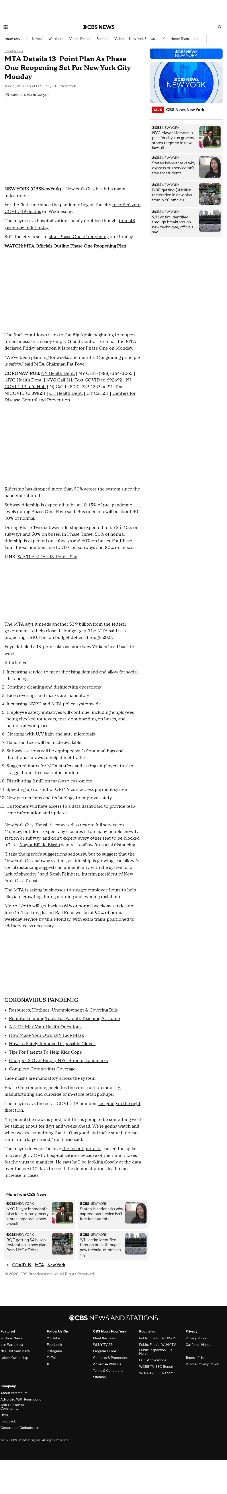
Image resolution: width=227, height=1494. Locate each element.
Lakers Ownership (14, 1358)
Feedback (8, 1421)
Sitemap (99, 1377)
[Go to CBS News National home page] (99, 27)
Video (119, 39)
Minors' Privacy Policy (202, 1364)
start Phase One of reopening (79, 237)
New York (13, 39)
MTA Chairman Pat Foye (59, 364)
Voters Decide (80, 39)
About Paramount (13, 1393)
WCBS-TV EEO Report (156, 1366)
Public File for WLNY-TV (157, 1344)
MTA (39, 1265)
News (36, 39)
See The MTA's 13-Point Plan (47, 557)
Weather (55, 39)
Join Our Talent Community (12, 1406)
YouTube (53, 1338)
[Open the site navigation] (35, 27)
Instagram (54, 1351)
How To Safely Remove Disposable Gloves (52, 1044)
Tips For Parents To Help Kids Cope (45, 1052)
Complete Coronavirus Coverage (42, 1069)
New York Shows (142, 39)
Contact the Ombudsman (19, 1428)
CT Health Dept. (66, 393)
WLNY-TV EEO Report (156, 1373)
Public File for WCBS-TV (158, 1338)
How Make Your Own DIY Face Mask (46, 1035)
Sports (102, 39)
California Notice (198, 1344)
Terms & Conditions (108, 1370)
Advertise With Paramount (20, 1399)
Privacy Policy (196, 1338)
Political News (11, 1338)
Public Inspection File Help (155, 1351)
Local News (13, 51)
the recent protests (81, 1149)
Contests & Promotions (110, 1358)
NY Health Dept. (58, 373)
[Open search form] (220, 27)
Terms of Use (195, 1358)
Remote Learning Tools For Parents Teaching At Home (64, 1018)
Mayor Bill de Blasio (40, 845)
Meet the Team (104, 1338)
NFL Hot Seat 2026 (15, 1351)
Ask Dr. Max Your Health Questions (45, 1027)
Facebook (54, 1344)
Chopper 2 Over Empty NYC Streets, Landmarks (58, 1061)
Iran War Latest (11, 1344)
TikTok (52, 1358)
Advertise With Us (107, 1364)
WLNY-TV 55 (103, 1344)
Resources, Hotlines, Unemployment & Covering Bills (63, 1010)
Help (4, 1415)
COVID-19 (21, 1265)
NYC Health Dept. (24, 380)
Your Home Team (176, 39)
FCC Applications (152, 1360)
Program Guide (104, 1351)
